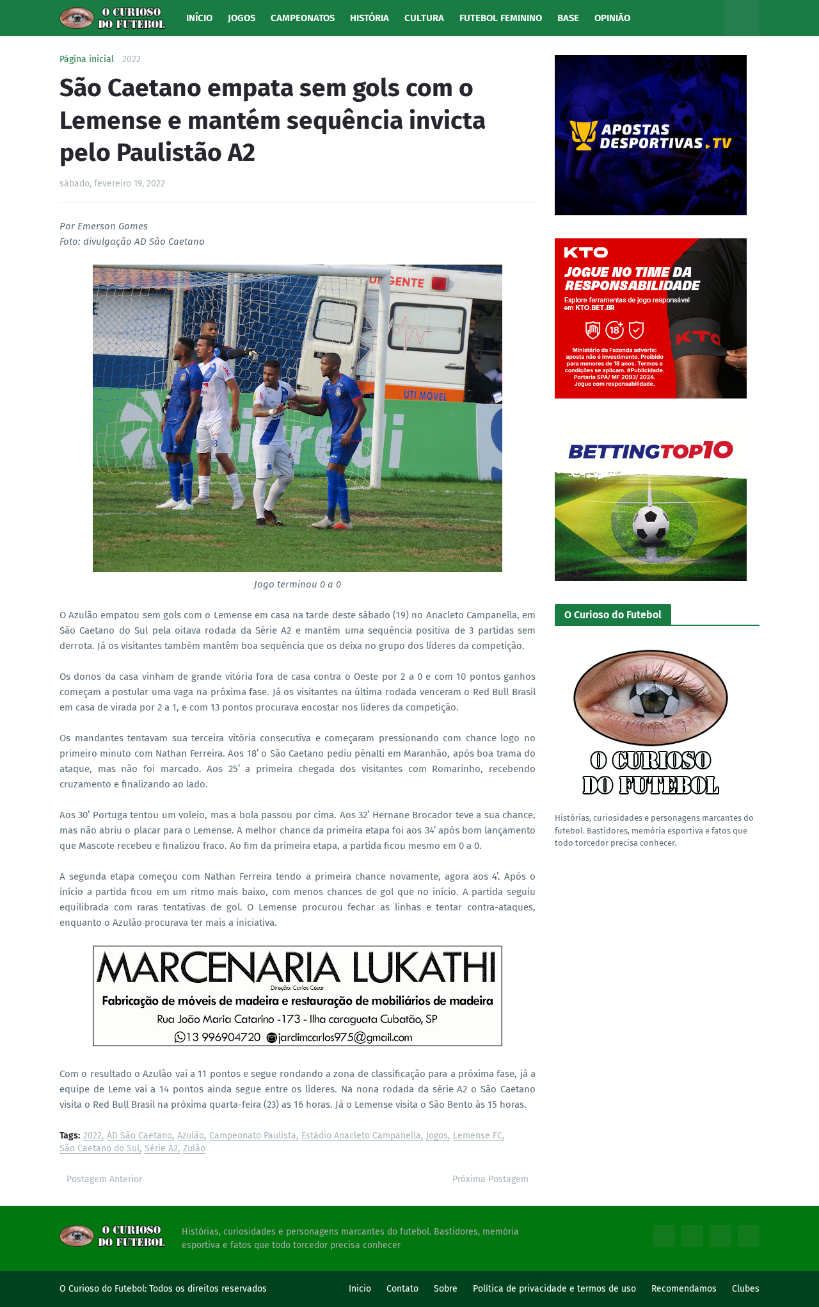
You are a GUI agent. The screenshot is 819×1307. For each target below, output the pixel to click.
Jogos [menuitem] (241, 18)
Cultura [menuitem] (424, 18)
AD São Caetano (139, 1136)
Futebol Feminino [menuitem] (500, 18)
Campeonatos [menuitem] (303, 18)
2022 (131, 59)
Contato (402, 1288)
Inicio (360, 1288)
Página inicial (87, 59)
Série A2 (161, 1149)
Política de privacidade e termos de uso (554, 1288)
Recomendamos (684, 1288)
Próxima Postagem (490, 1179)
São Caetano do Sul (99, 1149)
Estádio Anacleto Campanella (361, 1136)
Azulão (190, 1136)
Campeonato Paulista (252, 1136)
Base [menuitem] (568, 18)
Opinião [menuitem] (612, 18)
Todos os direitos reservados (208, 1288)
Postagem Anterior (104, 1179)
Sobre (445, 1288)
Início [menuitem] (199, 18)
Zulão (194, 1149)
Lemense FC (477, 1136)
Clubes (745, 1288)
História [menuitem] (369, 18)
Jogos (437, 1136)
